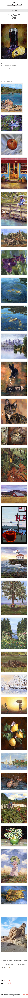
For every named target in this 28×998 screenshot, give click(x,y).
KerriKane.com (8, 979)
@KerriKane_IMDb (8, 980)
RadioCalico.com (10, 983)
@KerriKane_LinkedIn (9, 982)
